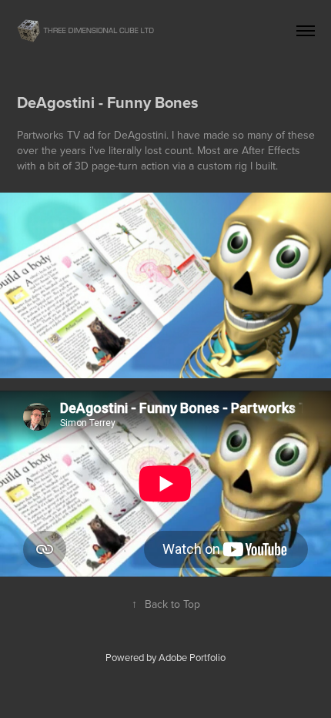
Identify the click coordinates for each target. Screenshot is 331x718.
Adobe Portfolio (192, 657)
